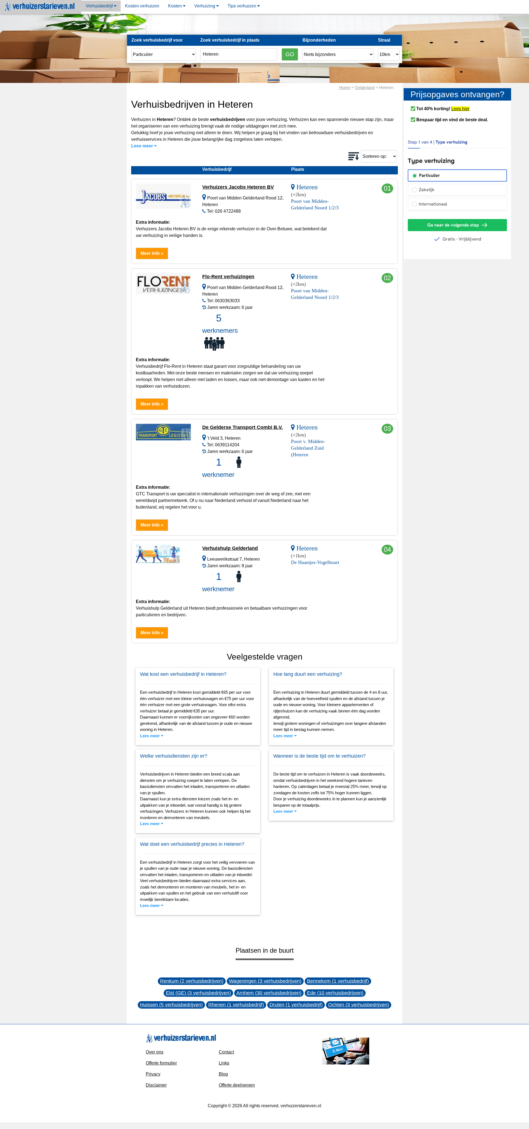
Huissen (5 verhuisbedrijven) (171, 1005)
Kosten (175, 6)
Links (224, 1063)
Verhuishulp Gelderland (230, 548)
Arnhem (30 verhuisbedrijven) (268, 993)
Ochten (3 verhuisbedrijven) (358, 1005)
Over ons (154, 1052)
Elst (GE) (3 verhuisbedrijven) (198, 993)
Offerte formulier (161, 1063)
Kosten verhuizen (142, 6)
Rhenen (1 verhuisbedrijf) (236, 1005)
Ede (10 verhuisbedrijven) (335, 993)
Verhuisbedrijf (100, 6)
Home (344, 87)
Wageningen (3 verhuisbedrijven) (265, 981)
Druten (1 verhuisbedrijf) (296, 1005)
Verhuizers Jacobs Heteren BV (238, 187)
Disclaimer (156, 1085)
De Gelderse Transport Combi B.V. (242, 427)
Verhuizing (205, 6)
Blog (223, 1074)
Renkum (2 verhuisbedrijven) (191, 981)
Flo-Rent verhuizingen (228, 276)
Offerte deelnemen (237, 1085)
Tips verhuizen (242, 6)
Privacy (153, 1074)
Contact (226, 1052)
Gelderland (364, 87)
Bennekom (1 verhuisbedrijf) (338, 981)
